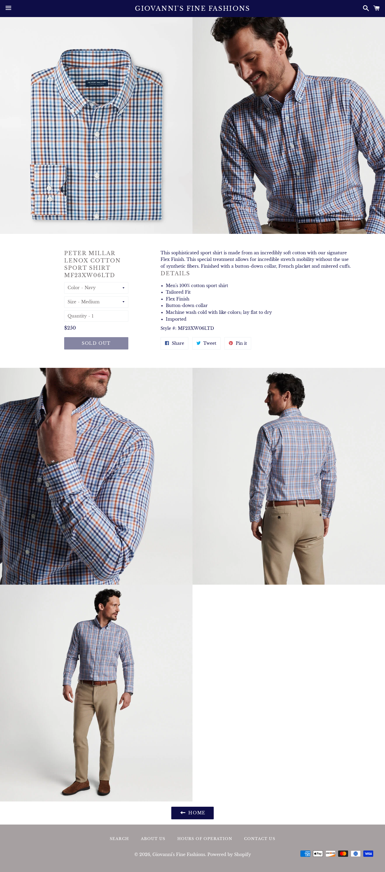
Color (74, 287)
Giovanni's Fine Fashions (192, 8)
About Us (153, 838)
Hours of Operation (204, 838)
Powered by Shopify (229, 854)
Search (119, 838)
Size (72, 301)
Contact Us (259, 838)
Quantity (77, 316)
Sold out (96, 343)
